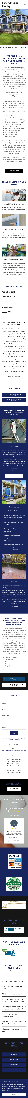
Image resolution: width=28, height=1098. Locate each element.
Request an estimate (14, 170)
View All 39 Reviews (14, 815)
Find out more (14, 788)
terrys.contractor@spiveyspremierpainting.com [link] (14, 750)
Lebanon (14, 1054)
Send (14, 733)
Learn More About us (14, 475)
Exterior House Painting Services (14, 395)
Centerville (14, 1064)
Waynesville (14, 1069)
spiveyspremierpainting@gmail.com (10, 972)
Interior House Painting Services (14, 400)
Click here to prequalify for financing (14, 685)
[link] (10, 7)
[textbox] (14, 703)
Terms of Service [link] (15, 739)
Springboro (14, 1059)
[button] (24, 4)
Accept (14, 1094)
